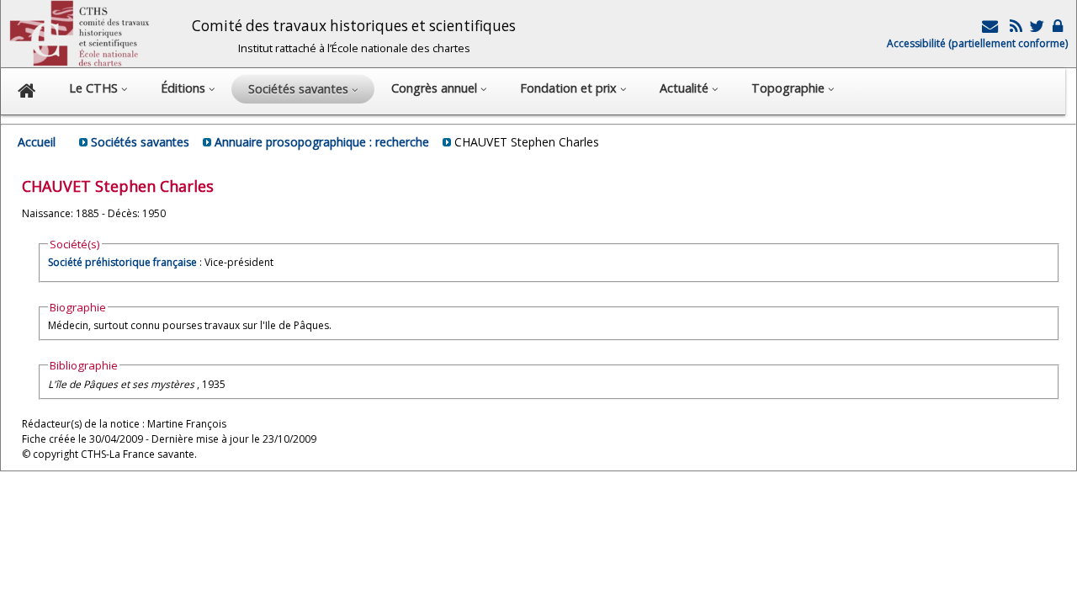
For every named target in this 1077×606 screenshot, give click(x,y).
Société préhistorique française (122, 262)
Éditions (185, 88)
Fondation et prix (570, 88)
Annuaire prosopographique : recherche (322, 142)
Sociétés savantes (140, 142)
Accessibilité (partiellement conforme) (977, 43)
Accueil (37, 142)
